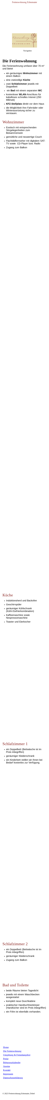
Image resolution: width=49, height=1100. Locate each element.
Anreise (6, 1066)
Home (6, 1047)
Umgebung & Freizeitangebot (16, 1055)
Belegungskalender (11, 1062)
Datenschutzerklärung (13, 1077)
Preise (5, 1058)
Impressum (8, 1074)
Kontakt (6, 1070)
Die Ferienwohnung (12, 1051)
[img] (24, 16)
